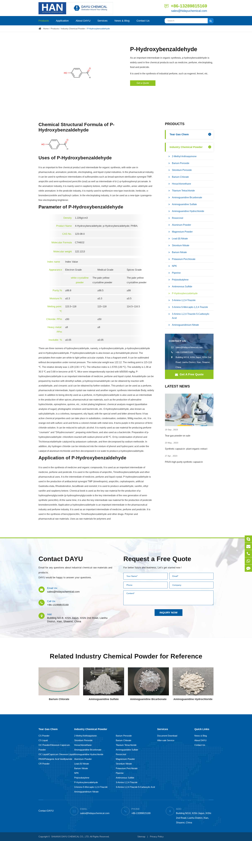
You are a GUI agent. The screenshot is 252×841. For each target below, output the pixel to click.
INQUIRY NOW (168, 612)
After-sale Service (165, 740)
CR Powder (44, 763)
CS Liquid (43, 740)
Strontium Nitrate (180, 245)
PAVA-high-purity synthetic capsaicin (184, 462)
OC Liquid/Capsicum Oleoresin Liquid (56, 754)
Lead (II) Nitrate (180, 238)
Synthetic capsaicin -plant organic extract (186, 449)
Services (102, 20)
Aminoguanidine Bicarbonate (187, 197)
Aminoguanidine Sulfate (184, 204)
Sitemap (141, 836)
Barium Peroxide (180, 163)
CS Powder (43, 735)
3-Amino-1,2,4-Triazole (184, 300)
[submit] (211, 20)
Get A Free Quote (191, 374)
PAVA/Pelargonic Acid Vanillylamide (55, 759)
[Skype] (248, 539)
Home (46, 28)
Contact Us (142, 20)
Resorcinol (177, 218)
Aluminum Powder (181, 225)
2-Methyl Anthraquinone (184, 156)
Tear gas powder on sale (177, 435)
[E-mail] (248, 546)
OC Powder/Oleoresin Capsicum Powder (54, 747)
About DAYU (83, 20)
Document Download (167, 735)
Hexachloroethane (181, 184)
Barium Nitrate (179, 252)
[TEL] (248, 553)
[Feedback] (248, 568)
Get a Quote (143, 83)
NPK (174, 266)
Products (43, 20)
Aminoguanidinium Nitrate (185, 325)
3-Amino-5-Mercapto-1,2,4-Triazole (190, 307)
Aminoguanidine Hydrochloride (188, 211)
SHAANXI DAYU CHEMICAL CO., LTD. (70, 836)
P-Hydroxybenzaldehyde (98, 28)
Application (62, 20)
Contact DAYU (60, 559)
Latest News (177, 386)
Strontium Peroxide (182, 170)
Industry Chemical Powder (73, 28)
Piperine (176, 273)
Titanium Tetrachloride (183, 190)
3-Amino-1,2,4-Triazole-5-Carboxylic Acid (190, 316)
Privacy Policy (157, 836)
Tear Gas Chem (179, 134)
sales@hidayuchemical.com (189, 10)
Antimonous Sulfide (182, 286)
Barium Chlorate (180, 177)
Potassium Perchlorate (183, 259)
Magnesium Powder (182, 231)
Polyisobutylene (180, 279)
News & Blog (122, 20)
